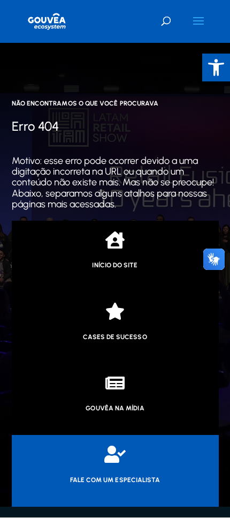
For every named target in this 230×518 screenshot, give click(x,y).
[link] (216, 67)
